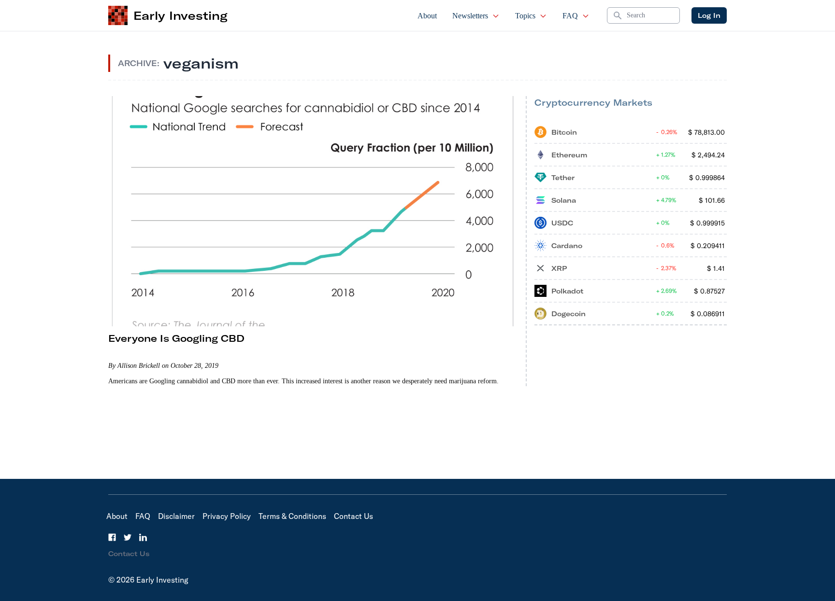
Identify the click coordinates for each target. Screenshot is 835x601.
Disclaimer (176, 516)
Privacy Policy (226, 516)
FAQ (570, 16)
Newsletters (470, 16)
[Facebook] (112, 537)
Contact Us (353, 516)
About (427, 16)
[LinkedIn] (143, 537)
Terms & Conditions (292, 516)
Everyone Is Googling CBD (176, 338)
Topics (525, 16)
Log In (709, 15)
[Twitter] (127, 537)
